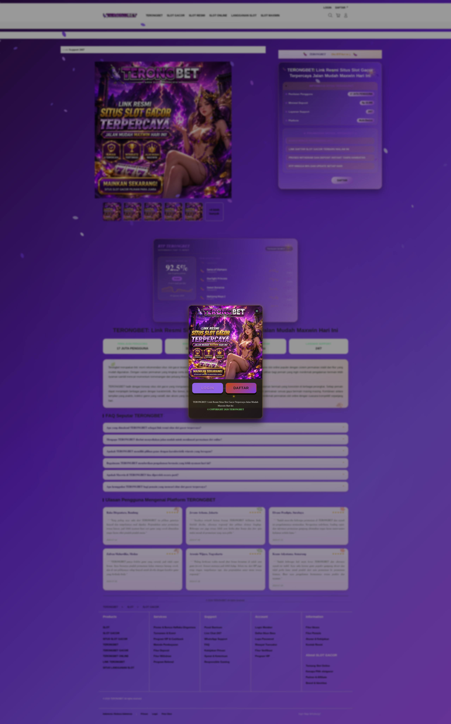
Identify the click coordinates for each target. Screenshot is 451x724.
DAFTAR (241, 388)
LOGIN (207, 388)
